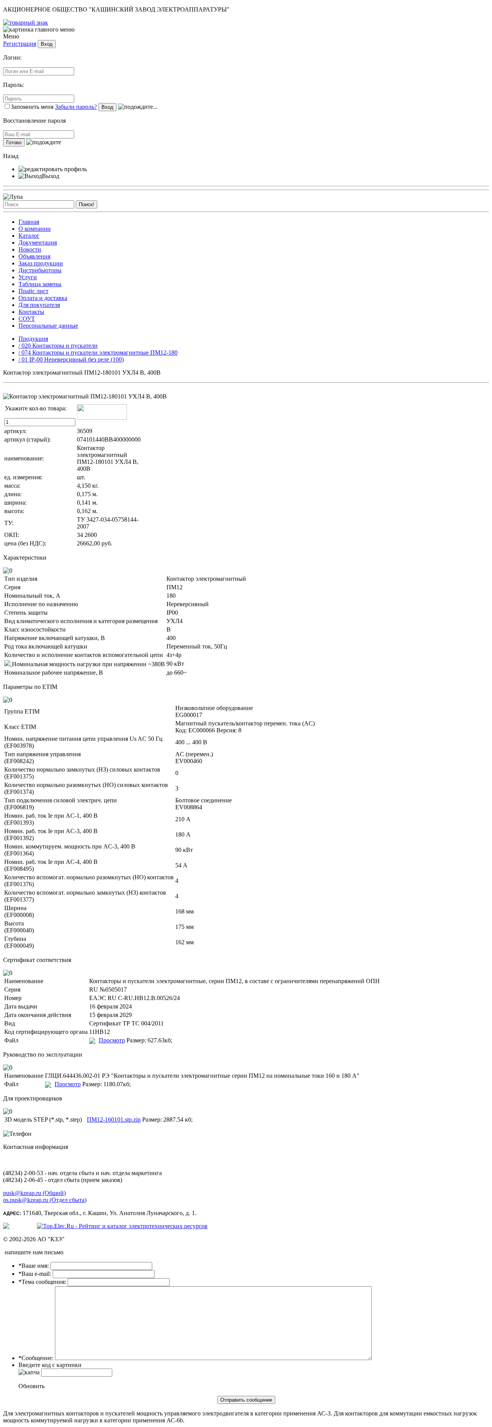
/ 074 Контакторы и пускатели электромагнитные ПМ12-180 (98, 352)
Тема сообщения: (42, 1282)
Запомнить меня (32, 106)
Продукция (33, 338)
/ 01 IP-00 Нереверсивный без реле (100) (71, 359)
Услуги (27, 277)
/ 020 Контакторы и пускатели (58, 345)
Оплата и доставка (42, 298)
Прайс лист (33, 291)
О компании (34, 228)
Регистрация (19, 43)
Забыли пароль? (76, 106)
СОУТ (26, 318)
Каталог (29, 235)
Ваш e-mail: (34, 1273)
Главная (28, 221)
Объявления (34, 256)
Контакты (31, 311)
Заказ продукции (40, 263)
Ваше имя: (33, 1265)
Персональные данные (48, 325)
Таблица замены (40, 284)
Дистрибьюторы (40, 270)
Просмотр (112, 1040)
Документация (37, 242)
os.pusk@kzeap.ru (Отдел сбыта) (44, 1200)
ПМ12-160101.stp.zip (114, 1119)
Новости (29, 249)
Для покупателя (39, 305)
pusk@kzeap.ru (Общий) (34, 1193)
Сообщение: (35, 1358)
